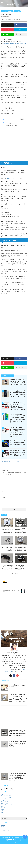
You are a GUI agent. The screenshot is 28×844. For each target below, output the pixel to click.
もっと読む (15, 573)
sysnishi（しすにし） (14, 4)
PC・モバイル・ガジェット (7, 461)
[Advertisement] (14, 145)
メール (3, 497)
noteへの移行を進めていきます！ (17, 685)
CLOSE (22, 119)
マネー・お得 (16, 461)
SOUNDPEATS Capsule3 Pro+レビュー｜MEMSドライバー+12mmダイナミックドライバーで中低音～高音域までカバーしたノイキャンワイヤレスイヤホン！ (18, 698)
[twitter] (10, 675)
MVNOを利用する (10, 123)
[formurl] (17, 675)
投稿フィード (4, 826)
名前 (3, 491)
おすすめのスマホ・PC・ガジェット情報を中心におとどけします (14, 837)
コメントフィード (5, 828)
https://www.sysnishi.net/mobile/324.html (14, 43)
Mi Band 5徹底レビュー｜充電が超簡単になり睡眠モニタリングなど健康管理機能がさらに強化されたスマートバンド (17, 394)
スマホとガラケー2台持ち (12, 125)
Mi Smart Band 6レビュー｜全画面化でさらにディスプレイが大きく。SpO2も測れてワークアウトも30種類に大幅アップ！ (18, 383)
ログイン (3, 825)
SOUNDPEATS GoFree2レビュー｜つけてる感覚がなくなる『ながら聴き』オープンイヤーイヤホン (7, 548)
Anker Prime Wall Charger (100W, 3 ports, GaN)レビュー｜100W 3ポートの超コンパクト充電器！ (20, 566)
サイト (3, 503)
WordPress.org (5, 830)
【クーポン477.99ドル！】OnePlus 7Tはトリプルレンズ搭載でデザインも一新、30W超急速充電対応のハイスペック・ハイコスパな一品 (17, 406)
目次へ (25, 837)
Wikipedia (8, 178)
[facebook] (14, 675)
